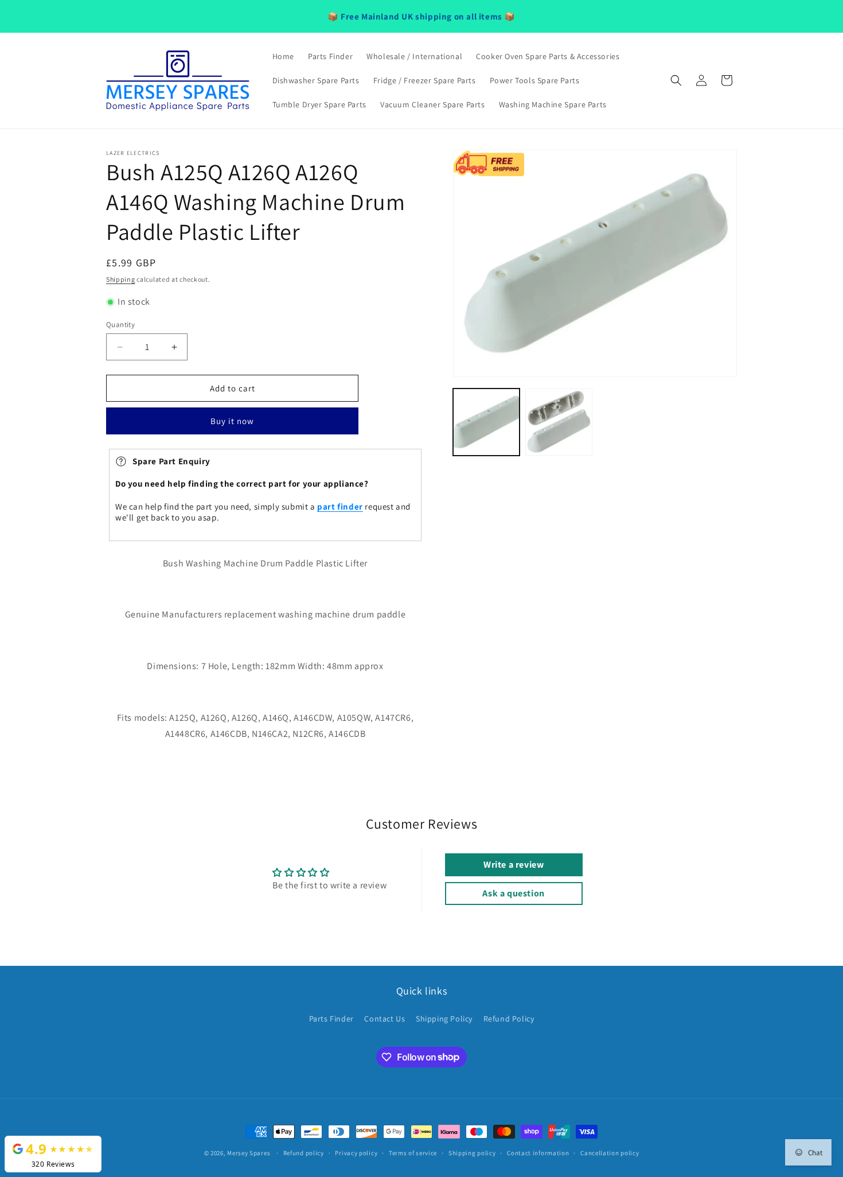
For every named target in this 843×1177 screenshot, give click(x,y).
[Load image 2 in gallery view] (558, 422)
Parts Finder (331, 1018)
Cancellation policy (609, 1152)
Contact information (538, 1152)
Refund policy (303, 1152)
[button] (676, 80)
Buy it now (232, 421)
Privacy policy (356, 1152)
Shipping (120, 279)
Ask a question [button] (513, 893)
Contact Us (384, 1018)
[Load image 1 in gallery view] (486, 422)
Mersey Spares (248, 1153)
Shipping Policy (444, 1018)
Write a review (513, 865)
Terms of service (413, 1152)
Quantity (120, 324)
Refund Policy (508, 1018)
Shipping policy (472, 1152)
